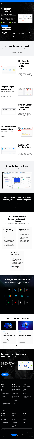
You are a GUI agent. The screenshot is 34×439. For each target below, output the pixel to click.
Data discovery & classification (6, 387)
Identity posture (3, 399)
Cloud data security (15, 393)
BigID (24, 415)
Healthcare (13, 399)
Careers (2, 416)
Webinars (13, 419)
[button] (32, 3)
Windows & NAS (25, 387)
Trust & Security (3, 419)
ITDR (2, 400)
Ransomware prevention (16, 387)
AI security (13, 390)
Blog (13, 415)
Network (24, 393)
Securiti (24, 422)
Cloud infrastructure (26, 390)
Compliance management (16, 389)
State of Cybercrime (15, 418)
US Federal (13, 403)
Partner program (3, 426)
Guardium (24, 419)
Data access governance (5, 393)
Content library (14, 422)
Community (14, 425)
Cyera (24, 418)
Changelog (3, 410)
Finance (13, 397)
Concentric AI (25, 416)
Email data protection (4, 404)
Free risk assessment (6, 28)
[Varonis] (4, 4)
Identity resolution (4, 397)
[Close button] (32, 1)
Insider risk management (16, 386)
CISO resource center (15, 423)
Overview (2, 386)
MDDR (2, 406)
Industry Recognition (4, 422)
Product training (14, 426)
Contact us (3, 423)
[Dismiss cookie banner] (31, 429)
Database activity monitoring (5, 390)
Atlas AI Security (3, 396)
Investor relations (4, 418)
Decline (20, 434)
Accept (14, 434)
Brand (2, 425)
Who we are (3, 415)
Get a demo (5, 25)
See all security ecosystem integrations (27, 397)
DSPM (2, 389)
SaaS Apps (24, 389)
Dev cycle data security (15, 396)
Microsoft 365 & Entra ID (26, 386)
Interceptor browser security (5, 403)
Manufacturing (14, 400)
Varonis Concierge (4, 407)
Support (13, 416)
